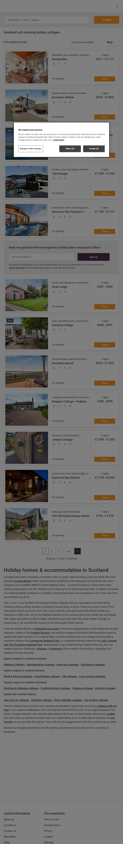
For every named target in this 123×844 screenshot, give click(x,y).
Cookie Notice (58, 140)
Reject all (70, 148)
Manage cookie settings (30, 148)
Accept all (94, 148)
